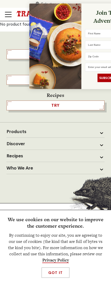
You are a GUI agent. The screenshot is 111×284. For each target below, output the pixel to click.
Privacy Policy (55, 260)
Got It (55, 272)
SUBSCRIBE (93, 78)
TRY (55, 105)
